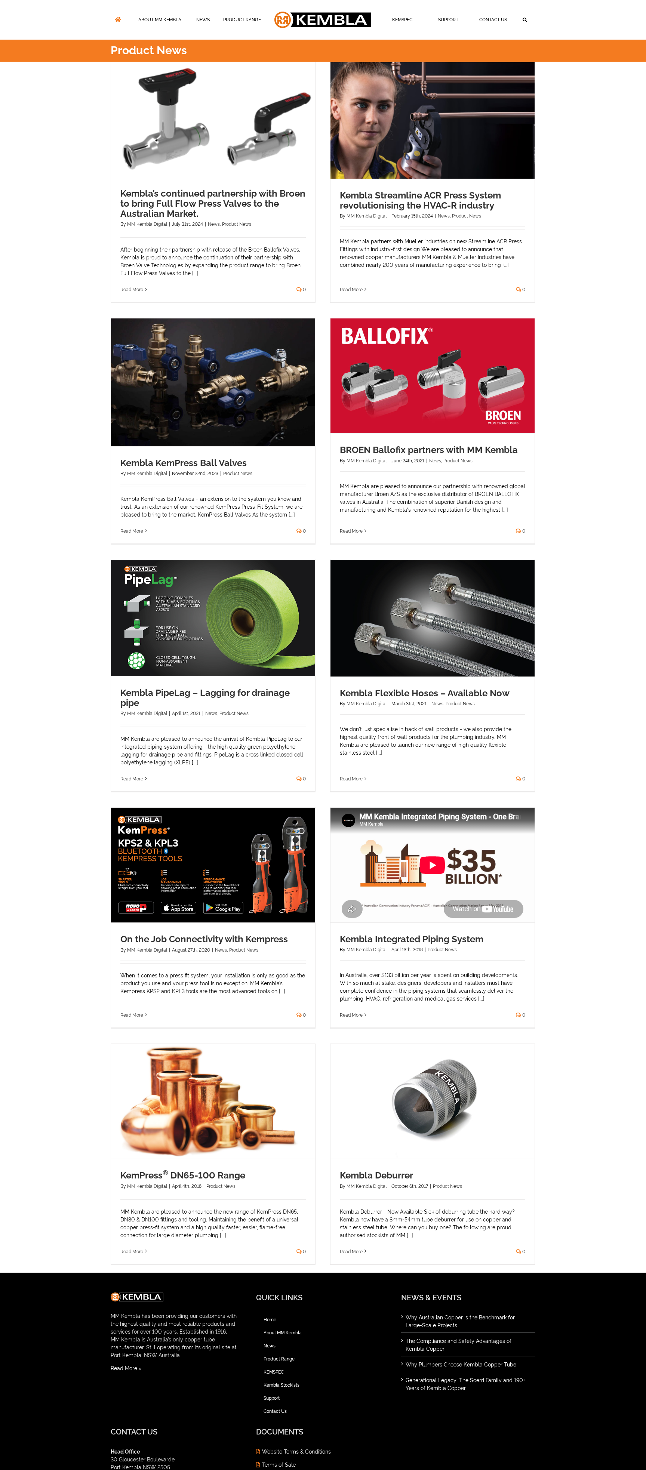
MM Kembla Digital (147, 224)
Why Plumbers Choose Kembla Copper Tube (461, 1364)
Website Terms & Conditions (296, 1451)
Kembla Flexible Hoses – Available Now (425, 693)
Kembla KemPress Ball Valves (183, 462)
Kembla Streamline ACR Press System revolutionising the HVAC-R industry (420, 200)
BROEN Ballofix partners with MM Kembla (429, 449)
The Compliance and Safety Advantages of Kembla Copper (458, 1344)
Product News (236, 224)
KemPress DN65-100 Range (182, 1175)
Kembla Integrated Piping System (411, 939)
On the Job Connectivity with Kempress (204, 939)
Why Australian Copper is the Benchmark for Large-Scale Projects (460, 1320)
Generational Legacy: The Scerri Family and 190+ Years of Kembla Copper (465, 1383)
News (214, 224)
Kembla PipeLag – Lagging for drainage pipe (205, 697)
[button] (315, 53)
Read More (131, 289)
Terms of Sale (279, 1464)
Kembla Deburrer (376, 1175)
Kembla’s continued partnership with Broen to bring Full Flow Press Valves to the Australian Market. (212, 203)
